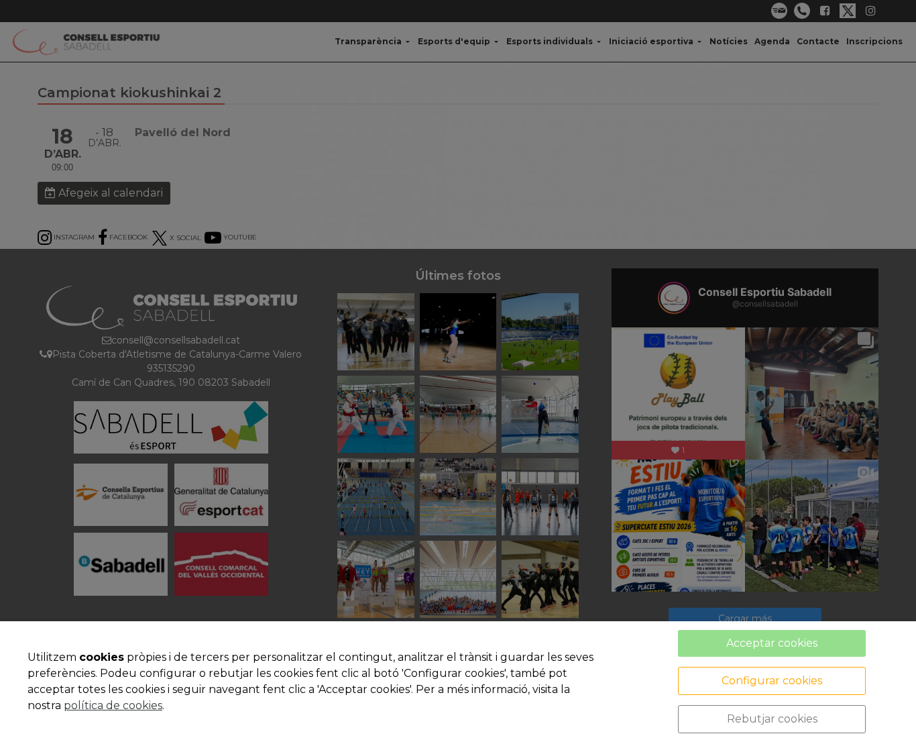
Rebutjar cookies (772, 718)
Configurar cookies (772, 680)
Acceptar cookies (771, 643)
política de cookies (113, 705)
